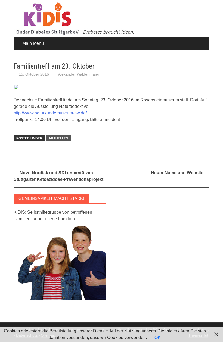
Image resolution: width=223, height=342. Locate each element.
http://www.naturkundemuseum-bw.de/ (50, 113)
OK (157, 337)
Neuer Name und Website (177, 172)
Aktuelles (58, 138)
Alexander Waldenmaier (78, 74)
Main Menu (33, 43)
